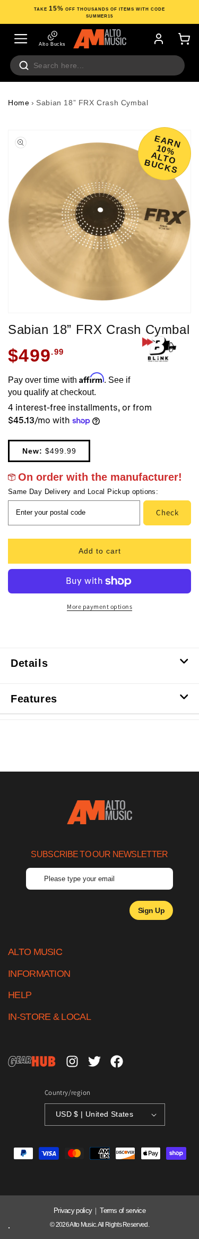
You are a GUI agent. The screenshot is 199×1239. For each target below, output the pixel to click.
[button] (20, 39)
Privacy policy (73, 1211)
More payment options (99, 606)
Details (29, 663)
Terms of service (122, 1211)
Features (34, 699)
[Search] (24, 65)
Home (18, 102)
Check (167, 512)
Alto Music (83, 1224)
